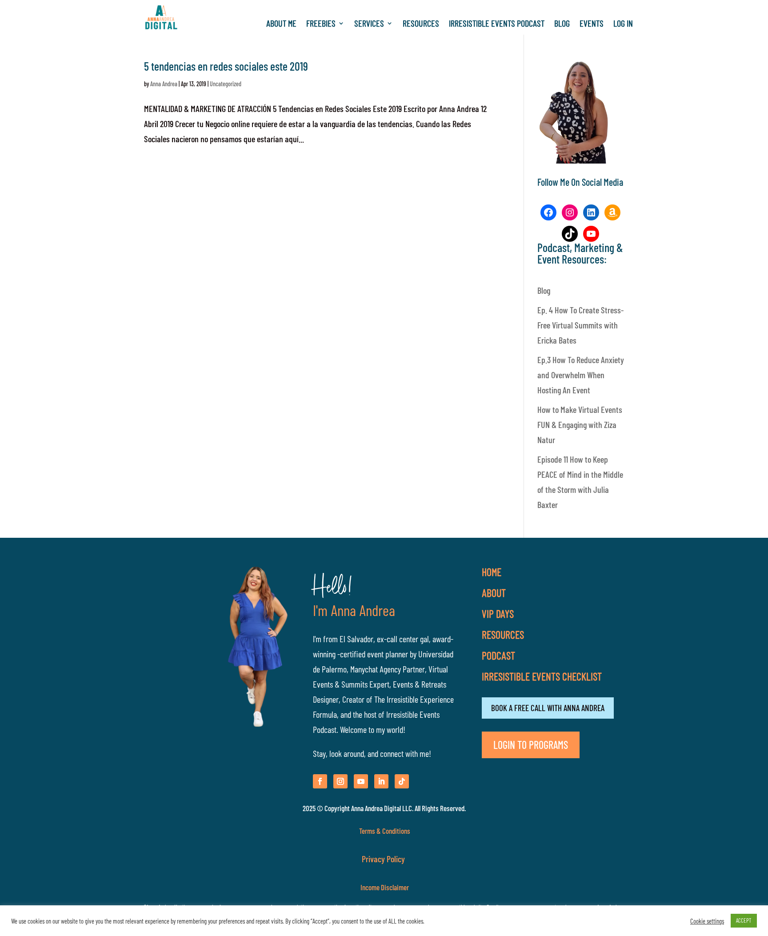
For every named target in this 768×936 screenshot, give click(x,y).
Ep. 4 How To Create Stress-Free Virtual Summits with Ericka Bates (580, 324)
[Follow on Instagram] (340, 781)
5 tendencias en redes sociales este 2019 (226, 66)
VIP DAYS (498, 613)
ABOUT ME (281, 24)
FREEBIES (321, 24)
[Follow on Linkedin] (381, 781)
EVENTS (592, 24)
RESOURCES (421, 24)
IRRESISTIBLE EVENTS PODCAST (496, 24)
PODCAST (498, 655)
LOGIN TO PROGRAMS (530, 744)
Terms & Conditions (384, 830)
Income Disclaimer (384, 887)
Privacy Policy (384, 858)
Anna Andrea (163, 84)
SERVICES (369, 24)
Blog (543, 290)
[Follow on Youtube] (361, 781)
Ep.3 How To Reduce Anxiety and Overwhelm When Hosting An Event (580, 374)
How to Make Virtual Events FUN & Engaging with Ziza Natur (579, 424)
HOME (491, 571)
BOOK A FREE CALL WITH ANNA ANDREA (547, 708)
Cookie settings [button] (707, 921)
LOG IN (623, 24)
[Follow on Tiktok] (402, 781)
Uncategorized (225, 84)
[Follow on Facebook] (320, 781)
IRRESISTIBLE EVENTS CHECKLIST (542, 676)
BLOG (562, 24)
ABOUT (494, 592)
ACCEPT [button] (744, 920)
